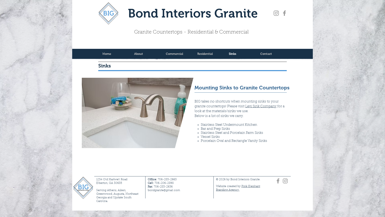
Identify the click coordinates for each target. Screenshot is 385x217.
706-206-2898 (164, 183)
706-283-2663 (162, 179)
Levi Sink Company (261, 106)
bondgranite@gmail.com (164, 190)
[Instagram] (276, 13)
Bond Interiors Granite (193, 13)
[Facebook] (284, 13)
